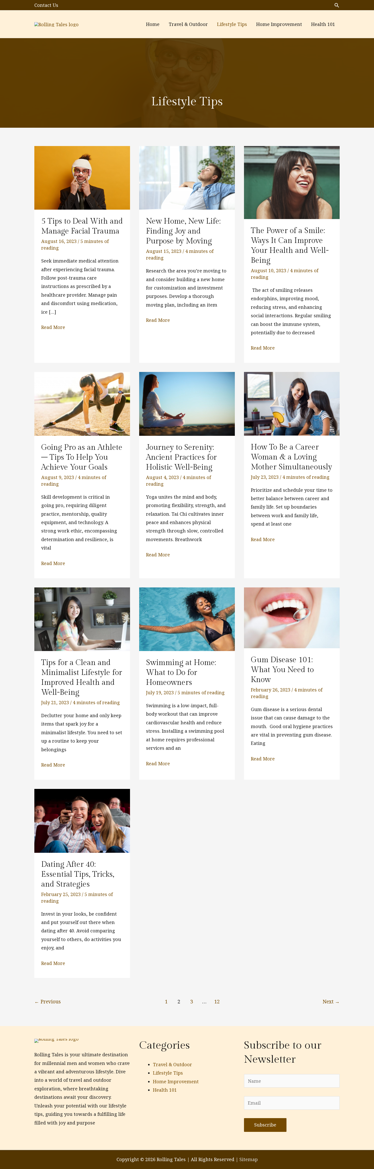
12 (217, 1001)
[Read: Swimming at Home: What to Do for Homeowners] (187, 619)
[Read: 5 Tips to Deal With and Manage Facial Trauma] (82, 177)
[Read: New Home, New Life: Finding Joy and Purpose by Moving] (187, 177)
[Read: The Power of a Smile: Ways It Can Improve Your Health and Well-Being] (292, 182)
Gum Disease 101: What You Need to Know (282, 669)
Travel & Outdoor (172, 1064)
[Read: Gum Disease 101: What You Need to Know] (292, 617)
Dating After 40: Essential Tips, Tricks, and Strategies (77, 874)
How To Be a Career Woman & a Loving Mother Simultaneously (291, 457)
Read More (53, 327)
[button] (337, 5)
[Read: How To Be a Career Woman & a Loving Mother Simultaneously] (292, 403)
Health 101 (165, 1090)
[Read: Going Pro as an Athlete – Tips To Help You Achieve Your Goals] (82, 403)
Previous (47, 1001)
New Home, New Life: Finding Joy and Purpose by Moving (183, 231)
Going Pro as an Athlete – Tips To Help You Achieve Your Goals (81, 457)
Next (331, 1001)
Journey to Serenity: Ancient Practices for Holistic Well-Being (181, 457)
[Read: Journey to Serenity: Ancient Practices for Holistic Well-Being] (187, 403)
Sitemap (248, 1159)
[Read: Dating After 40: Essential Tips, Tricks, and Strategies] (82, 820)
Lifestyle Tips (168, 1073)
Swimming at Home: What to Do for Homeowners (181, 672)
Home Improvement (176, 1081)
